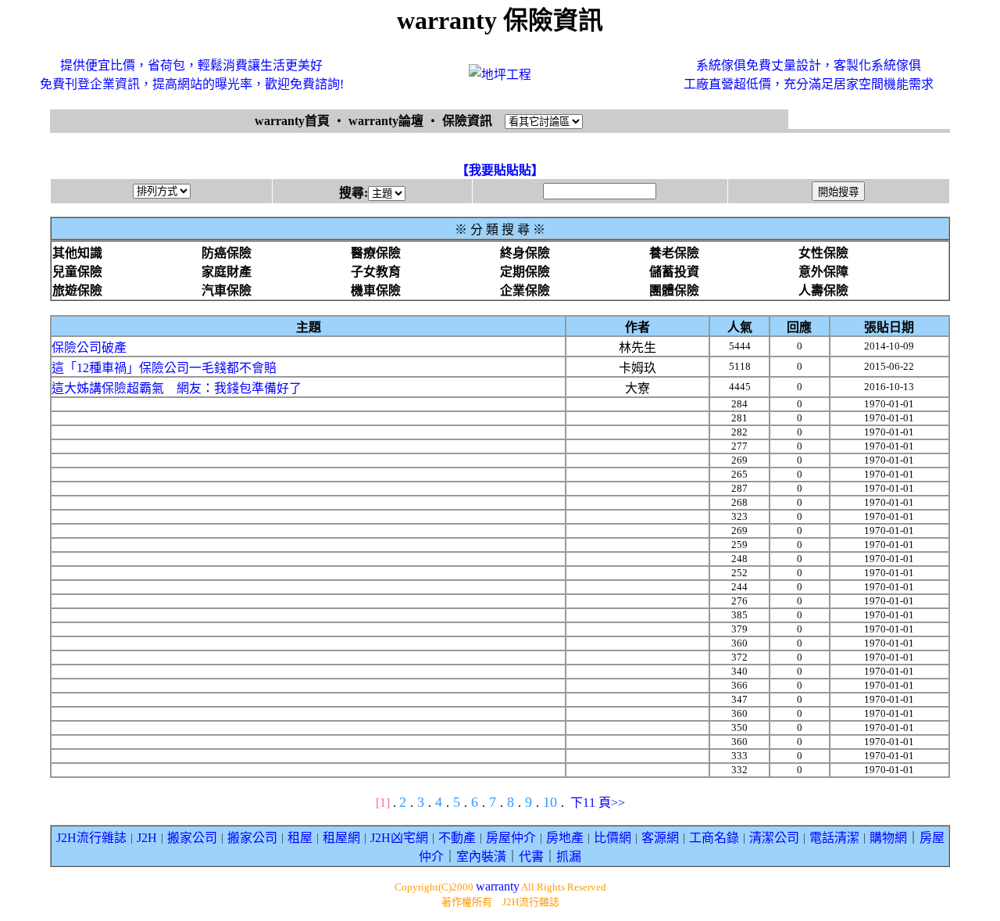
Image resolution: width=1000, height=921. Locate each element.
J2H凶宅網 (399, 837)
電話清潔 (834, 837)
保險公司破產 (89, 347)
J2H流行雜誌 (91, 837)
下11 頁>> (597, 802)
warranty (498, 886)
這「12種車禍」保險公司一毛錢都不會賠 (164, 367)
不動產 (457, 837)
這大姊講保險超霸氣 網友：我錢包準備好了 (177, 388)
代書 (531, 856)
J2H (147, 837)
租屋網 (341, 837)
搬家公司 (192, 837)
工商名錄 (714, 837)
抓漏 (568, 856)
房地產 (565, 837)
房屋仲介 (511, 837)
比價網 (612, 837)
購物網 (888, 837)
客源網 (660, 837)
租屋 (300, 837)
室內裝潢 (481, 856)
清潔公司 (774, 837)
